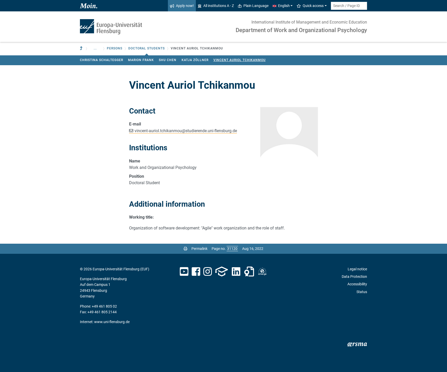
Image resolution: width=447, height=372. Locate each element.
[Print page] (185, 249)
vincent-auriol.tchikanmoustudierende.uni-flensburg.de (186, 130)
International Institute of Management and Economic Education (309, 22)
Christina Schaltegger (101, 60)
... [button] (95, 48)
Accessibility (357, 284)
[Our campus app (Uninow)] (221, 271)
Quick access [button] (313, 6)
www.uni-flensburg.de (112, 322)
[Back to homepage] (111, 26)
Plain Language (256, 6)
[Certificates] (249, 271)
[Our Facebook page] (196, 271)
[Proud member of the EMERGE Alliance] (262, 271)
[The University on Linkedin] (236, 271)
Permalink (199, 249)
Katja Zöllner (195, 60)
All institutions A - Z (218, 6)
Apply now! (185, 6)
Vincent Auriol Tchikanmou (239, 60)
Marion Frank (141, 60)
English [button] (284, 6)
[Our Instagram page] (207, 271)
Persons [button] (114, 48)
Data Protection (354, 276)
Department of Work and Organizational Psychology (301, 30)
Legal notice (357, 269)
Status (361, 292)
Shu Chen (167, 60)
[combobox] (349, 6)
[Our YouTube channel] (184, 271)
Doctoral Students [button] (146, 48)
